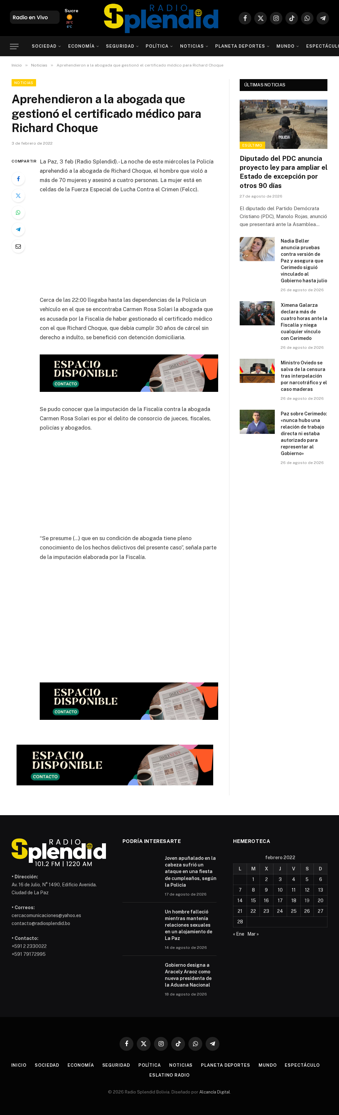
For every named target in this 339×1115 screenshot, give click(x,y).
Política (157, 46)
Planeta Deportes (240, 46)
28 (240, 921)
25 (294, 911)
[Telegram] (18, 229)
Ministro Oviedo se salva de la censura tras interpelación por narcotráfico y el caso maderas (304, 376)
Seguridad (120, 46)
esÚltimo (252, 145)
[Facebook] (18, 178)
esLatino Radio (169, 1075)
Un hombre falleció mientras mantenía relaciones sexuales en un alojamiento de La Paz (188, 925)
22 (253, 911)
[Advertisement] (143, 249)
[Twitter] (18, 195)
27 (320, 911)
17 (280, 900)
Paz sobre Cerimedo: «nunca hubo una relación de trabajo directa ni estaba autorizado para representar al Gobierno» (304, 433)
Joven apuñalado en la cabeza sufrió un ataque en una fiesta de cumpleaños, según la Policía (191, 871)
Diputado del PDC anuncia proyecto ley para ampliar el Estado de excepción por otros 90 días (283, 172)
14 (240, 900)
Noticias (192, 46)
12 (307, 890)
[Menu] (14, 46)
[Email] (18, 246)
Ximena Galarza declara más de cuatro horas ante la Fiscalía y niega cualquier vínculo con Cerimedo (304, 321)
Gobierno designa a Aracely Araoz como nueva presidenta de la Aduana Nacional (188, 975)
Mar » (253, 934)
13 (320, 890)
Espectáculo (302, 1065)
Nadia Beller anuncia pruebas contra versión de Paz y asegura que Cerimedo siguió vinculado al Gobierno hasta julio (304, 260)
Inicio (18, 1065)
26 (307, 911)
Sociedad (44, 46)
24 (280, 911)
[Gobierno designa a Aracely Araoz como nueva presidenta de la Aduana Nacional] (140, 973)
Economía (81, 46)
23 (266, 911)
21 (240, 911)
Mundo (285, 46)
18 (293, 900)
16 (266, 900)
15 (253, 900)
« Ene (238, 934)
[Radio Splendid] (161, 18)
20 (320, 900)
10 (280, 890)
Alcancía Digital (214, 1092)
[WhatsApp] (18, 212)
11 (294, 890)
